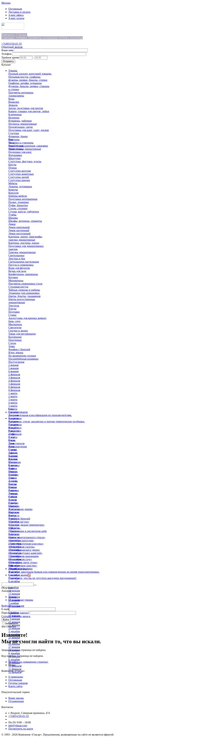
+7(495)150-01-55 (11, 43)
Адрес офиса (16, 15)
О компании (15, 676)
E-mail (5, 609)
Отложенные (16, 701)
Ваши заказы (16, 698)
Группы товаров (18, 683)
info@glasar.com (17, 725)
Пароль (5, 612)
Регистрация (16, 605)
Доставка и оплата (19, 11)
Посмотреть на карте (20, 728)
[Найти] (35, 585)
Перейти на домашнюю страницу (28, 661)
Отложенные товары (20, 599)
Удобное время (10, 57)
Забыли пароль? (19, 612)
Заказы (12, 596)
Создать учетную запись (15, 616)
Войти (5, 605)
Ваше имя (7, 50)
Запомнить (11, 623)
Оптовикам (15, 8)
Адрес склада (16, 18)
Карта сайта (15, 686)
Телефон (6, 53)
